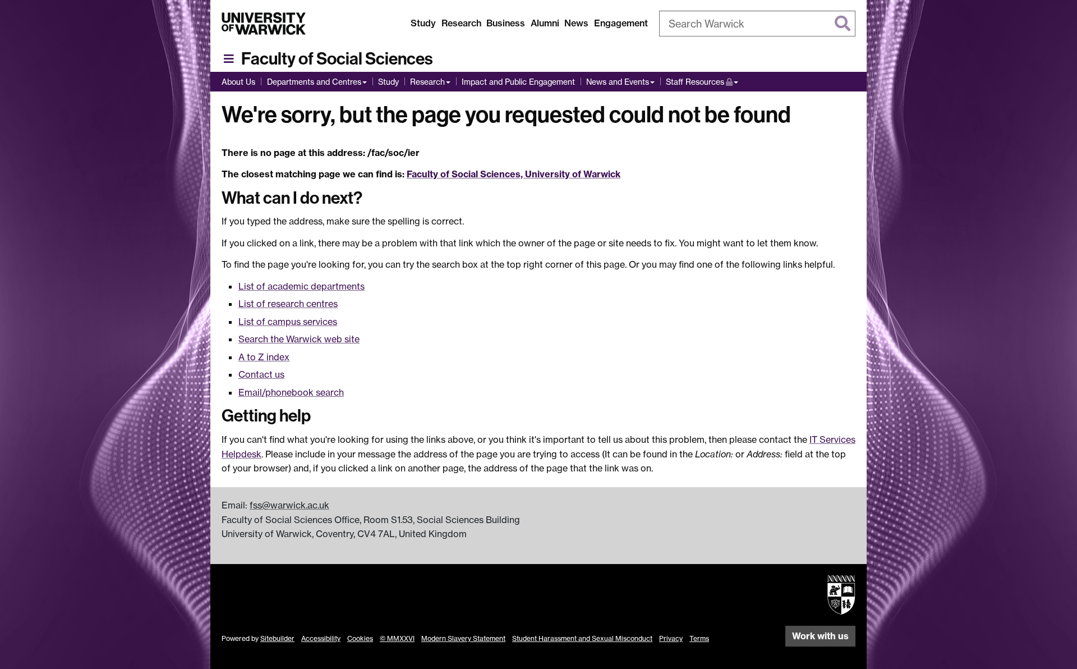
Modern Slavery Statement (463, 638)
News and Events (617, 81)
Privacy (671, 638)
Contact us (261, 374)
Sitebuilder (277, 638)
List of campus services (287, 321)
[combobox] (757, 23)
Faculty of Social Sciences (337, 59)
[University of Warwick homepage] (263, 23)
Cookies (360, 638)
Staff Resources (702, 81)
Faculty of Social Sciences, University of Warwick (513, 174)
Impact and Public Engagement (518, 81)
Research (461, 23)
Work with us (820, 635)
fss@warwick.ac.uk (289, 505)
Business (505, 23)
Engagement (621, 23)
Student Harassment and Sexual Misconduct (582, 638)
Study (423, 23)
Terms (699, 638)
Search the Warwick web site (299, 339)
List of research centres (288, 303)
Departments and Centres (314, 81)
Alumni (545, 23)
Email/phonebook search (291, 392)
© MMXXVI (397, 638)
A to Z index (263, 357)
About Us (238, 81)
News (576, 23)
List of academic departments (301, 286)
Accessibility (320, 638)
